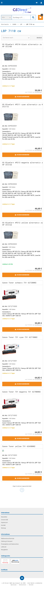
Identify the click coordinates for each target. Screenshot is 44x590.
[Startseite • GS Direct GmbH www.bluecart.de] (22, 10)
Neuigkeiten (4, 549)
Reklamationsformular (7, 538)
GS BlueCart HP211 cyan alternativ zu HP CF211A (23, 105)
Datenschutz (22, 585)
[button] (6, 17)
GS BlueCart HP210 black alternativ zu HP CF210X (22, 45)
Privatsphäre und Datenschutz (10, 544)
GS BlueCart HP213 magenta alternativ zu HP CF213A (23, 163)
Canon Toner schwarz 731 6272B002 (19, 283)
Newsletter (4, 517)
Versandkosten (38, 92)
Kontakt (3, 525)
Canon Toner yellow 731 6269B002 (18, 446)
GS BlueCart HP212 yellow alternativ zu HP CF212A (22, 224)
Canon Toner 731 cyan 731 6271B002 (19, 337)
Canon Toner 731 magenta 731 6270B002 (21, 392)
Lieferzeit (3, 547)
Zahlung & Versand (6, 541)
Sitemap (3, 528)
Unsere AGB (4, 519)
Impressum (4, 522)
